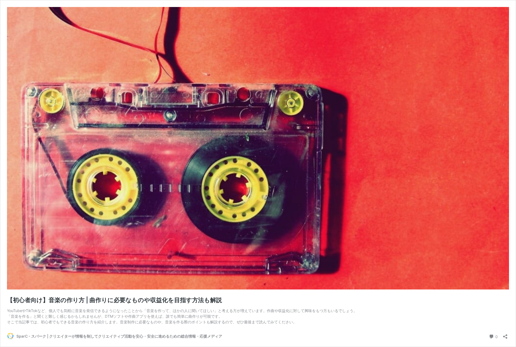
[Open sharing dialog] (505, 335)
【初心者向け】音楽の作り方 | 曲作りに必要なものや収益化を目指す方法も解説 (114, 299)
